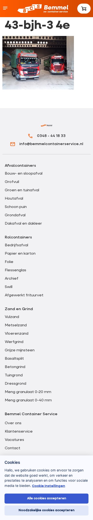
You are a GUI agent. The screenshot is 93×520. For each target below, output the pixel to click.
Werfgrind (14, 342)
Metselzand (16, 325)
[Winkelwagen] (84, 9)
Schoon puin (16, 207)
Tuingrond (14, 375)
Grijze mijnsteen (20, 350)
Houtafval (14, 199)
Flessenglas (15, 270)
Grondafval (15, 215)
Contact (12, 448)
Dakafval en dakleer (23, 224)
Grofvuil (12, 182)
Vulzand (12, 317)
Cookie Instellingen (48, 486)
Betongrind (15, 367)
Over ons (13, 423)
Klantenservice (19, 432)
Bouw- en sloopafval (23, 174)
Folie (9, 262)
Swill (8, 287)
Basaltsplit (14, 359)
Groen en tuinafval (22, 190)
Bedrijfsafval (16, 245)
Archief (11, 279)
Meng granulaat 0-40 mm (28, 400)
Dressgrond (15, 384)
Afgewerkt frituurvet (24, 295)
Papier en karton (20, 254)
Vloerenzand (16, 334)
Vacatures (14, 440)
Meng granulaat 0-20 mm (28, 392)
